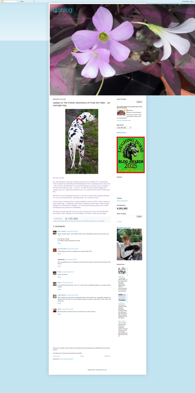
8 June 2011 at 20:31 (73, 249)
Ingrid (59, 309)
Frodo (58, 221)
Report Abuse (121, 132)
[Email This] (69, 219)
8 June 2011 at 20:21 (72, 231)
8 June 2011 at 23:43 (71, 259)
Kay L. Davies (62, 231)
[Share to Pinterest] (77, 219)
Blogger (105, 370)
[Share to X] (73, 219)
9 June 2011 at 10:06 (72, 295)
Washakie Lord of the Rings (97, 221)
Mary (59, 282)
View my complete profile (124, 120)
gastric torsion (77, 221)
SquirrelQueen (62, 295)
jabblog (62, 9)
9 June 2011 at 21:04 (67, 309)
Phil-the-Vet (87, 221)
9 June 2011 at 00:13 (68, 272)
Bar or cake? (121, 321)
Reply (59, 243)
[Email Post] (66, 218)
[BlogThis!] (71, 219)
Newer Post (56, 356)
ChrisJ (60, 272)
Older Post (107, 356)
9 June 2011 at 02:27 (67, 282)
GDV (83, 221)
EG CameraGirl (62, 249)
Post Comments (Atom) (66, 359)
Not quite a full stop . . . (125, 227)
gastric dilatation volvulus (67, 221)
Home (82, 356)
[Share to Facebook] (75, 219)
